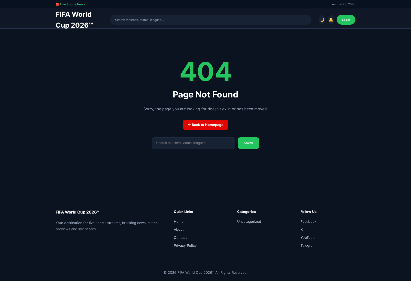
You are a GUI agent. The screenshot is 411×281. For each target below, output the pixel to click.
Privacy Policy (185, 245)
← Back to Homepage (205, 125)
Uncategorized (249, 221)
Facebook (309, 221)
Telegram (308, 245)
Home (178, 221)
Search (248, 143)
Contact (180, 237)
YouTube (307, 237)
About (179, 229)
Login (346, 19)
